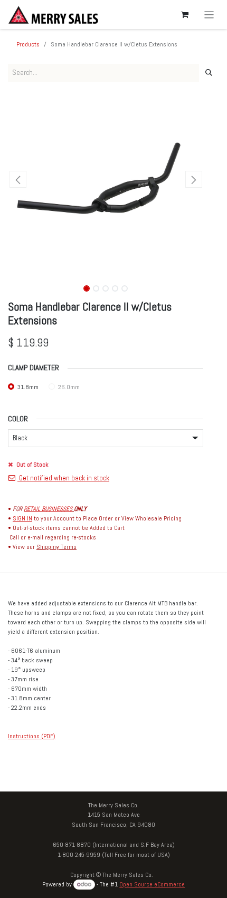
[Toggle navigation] (209, 14)
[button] (17, 179)
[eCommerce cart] (185, 15)
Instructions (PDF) (31, 736)
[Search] (208, 73)
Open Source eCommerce (152, 884)
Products (28, 44)
